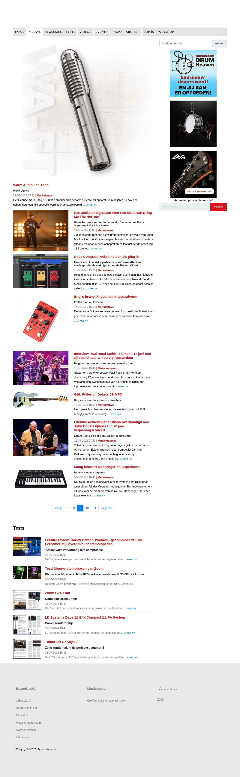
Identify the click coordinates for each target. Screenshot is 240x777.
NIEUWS (34, 32)
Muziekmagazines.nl (28, 722)
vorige (58, 508)
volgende (106, 508)
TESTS (71, 32)
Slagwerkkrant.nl (26, 729)
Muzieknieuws (107, 368)
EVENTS (101, 32)
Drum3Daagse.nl (26, 707)
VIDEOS (86, 32)
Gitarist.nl (22, 715)
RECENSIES (53, 32)
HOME (20, 32)
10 (87, 508)
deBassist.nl (23, 700)
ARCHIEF (133, 32)
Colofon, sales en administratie (106, 700)
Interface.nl (22, 737)
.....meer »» (90, 204)
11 (94, 508)
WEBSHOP (166, 32)
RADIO (117, 32)
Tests (18, 528)
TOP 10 (148, 32)
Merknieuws (45, 195)
